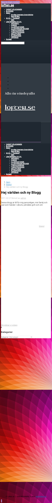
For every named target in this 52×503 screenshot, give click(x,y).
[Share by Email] (20, 303)
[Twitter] (11, 85)
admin (23, 198)
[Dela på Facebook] (20, 265)
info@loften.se (41, 496)
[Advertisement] (26, 364)
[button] (1, 500)
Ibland (8, 184)
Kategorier (4, 337)
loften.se (7, 5)
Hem (8, 182)
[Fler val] (20, 323)
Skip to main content (10, 2)
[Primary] (21, 132)
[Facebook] (11, 81)
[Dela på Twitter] (20, 245)
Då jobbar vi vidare (9, 325)
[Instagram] (11, 88)
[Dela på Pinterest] (20, 284)
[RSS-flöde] (11, 78)
